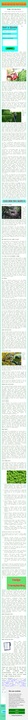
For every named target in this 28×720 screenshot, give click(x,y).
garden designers (10, 683)
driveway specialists (12, 679)
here (18, 637)
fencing (23, 684)
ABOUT (18, 7)
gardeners (14, 684)
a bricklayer (23, 680)
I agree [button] (16, 710)
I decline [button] (17, 712)
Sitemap (2, 705)
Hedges (3, 102)
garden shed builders (20, 682)
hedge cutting (16, 135)
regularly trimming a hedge (20, 92)
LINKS (15, 7)
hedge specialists (16, 191)
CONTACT (21, 7)
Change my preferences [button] (16, 715)
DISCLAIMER (25, 7)
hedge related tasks (6, 665)
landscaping (8, 611)
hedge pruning (16, 655)
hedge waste (8, 139)
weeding (20, 681)
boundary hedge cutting (16, 664)
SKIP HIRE (13, 680)
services (17, 676)
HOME (13, 7)
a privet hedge (22, 533)
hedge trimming (11, 134)
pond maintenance (5, 682)
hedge (21, 60)
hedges (21, 170)
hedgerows (11, 344)
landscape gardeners (9, 685)
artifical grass (9, 681)
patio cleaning (23, 685)
